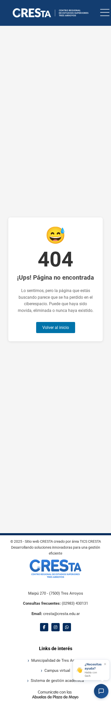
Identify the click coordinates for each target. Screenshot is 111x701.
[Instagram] (55, 627)
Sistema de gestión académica (57, 680)
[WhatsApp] (67, 627)
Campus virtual (57, 670)
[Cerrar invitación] (105, 664)
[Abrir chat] (101, 691)
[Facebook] (44, 627)
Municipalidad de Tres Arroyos (57, 660)
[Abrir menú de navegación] (105, 13)
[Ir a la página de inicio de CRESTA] (49, 13)
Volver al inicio (55, 327)
